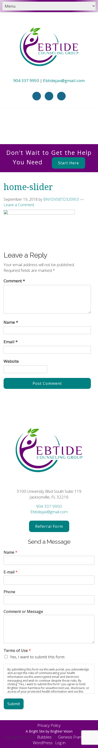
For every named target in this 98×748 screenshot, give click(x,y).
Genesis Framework (75, 737)
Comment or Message (23, 611)
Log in (60, 742)
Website (11, 361)
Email (11, 341)
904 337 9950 (26, 80)
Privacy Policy (49, 725)
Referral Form (49, 526)
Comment (14, 281)
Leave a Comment (19, 204)
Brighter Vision (61, 731)
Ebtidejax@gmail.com (64, 80)
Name (11, 322)
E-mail (11, 572)
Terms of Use (17, 650)
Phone (9, 591)
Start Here (68, 163)
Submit (13, 703)
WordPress (43, 742)
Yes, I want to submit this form (37, 657)
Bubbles (44, 737)
